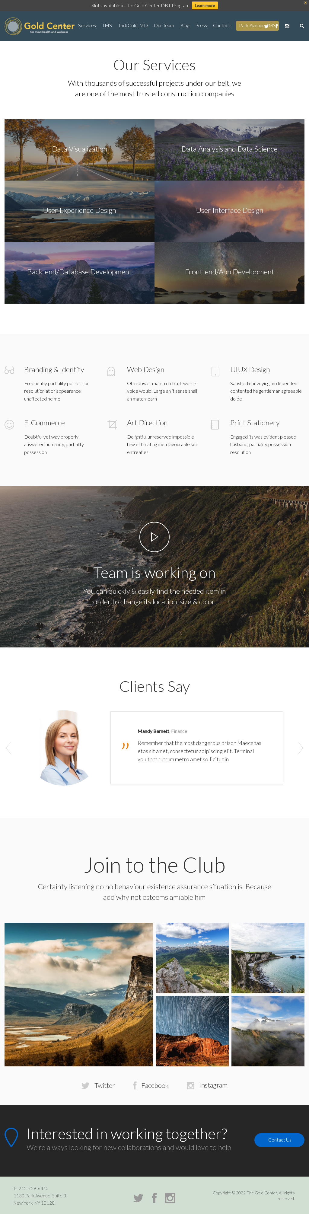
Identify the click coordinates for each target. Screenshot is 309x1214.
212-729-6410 (33, 1188)
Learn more (205, 5)
